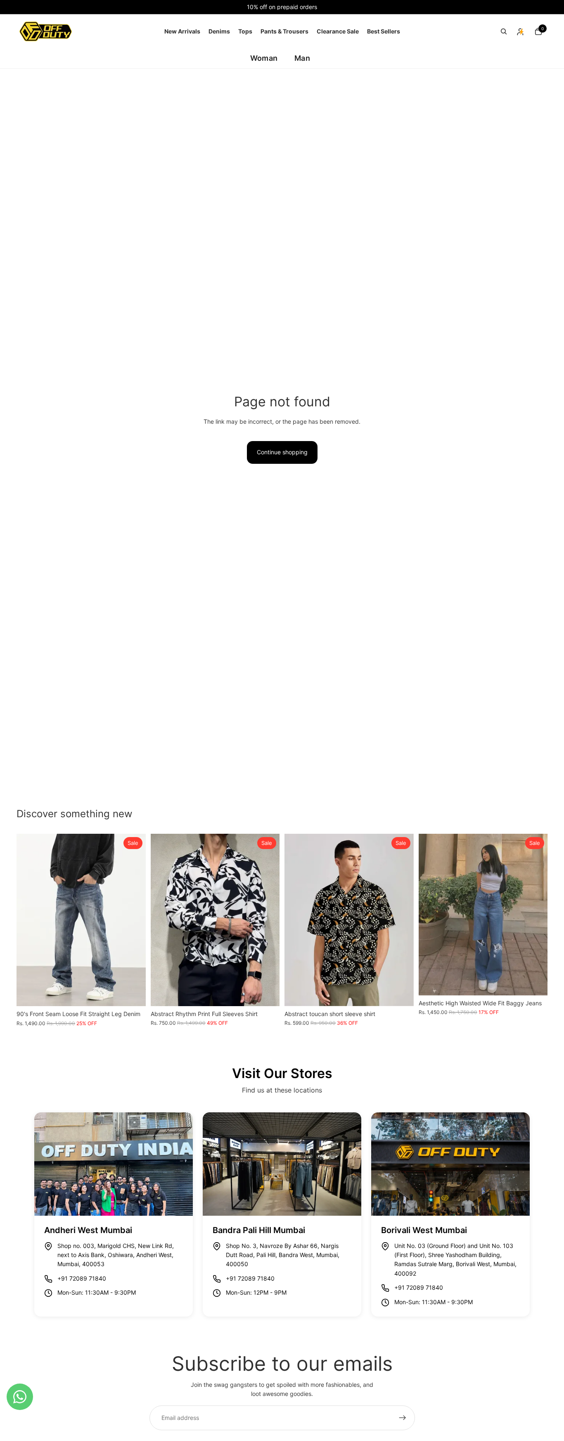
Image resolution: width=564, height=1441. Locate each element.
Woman (263, 58)
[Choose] (133, 993)
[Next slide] (133, 920)
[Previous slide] (29, 920)
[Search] (504, 31)
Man (302, 58)
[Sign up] (402, 1418)
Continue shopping (282, 452)
